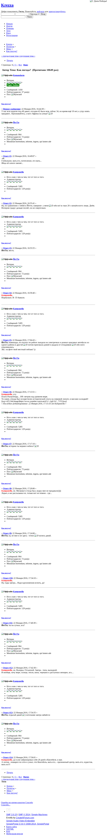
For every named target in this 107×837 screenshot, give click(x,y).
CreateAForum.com (25, 818)
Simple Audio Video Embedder (20, 821)
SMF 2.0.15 (11, 814)
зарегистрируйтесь (57, 11)
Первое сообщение (11, 109)
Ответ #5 (7, 340)
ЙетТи (16, 122)
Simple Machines (39, 814)
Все (20, 65)
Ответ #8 (7, 488)
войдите (40, 11)
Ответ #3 (7, 248)
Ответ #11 (7, 623)
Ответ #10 (7, 578)
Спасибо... (5, 805)
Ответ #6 (7, 392)
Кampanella (18, 172)
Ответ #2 (7, 203)
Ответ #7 (7, 444)
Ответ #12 (7, 668)
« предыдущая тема (10, 56)
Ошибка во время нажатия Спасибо (17, 802)
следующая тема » (27, 56)
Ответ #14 (7, 757)
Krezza (7, 5)
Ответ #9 (7, 533)
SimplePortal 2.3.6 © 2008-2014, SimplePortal (27, 824)
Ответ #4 (7, 293)
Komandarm (18, 75)
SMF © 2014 (24, 814)
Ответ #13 (7, 712)
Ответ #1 (7, 156)
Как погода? (6, 104)
